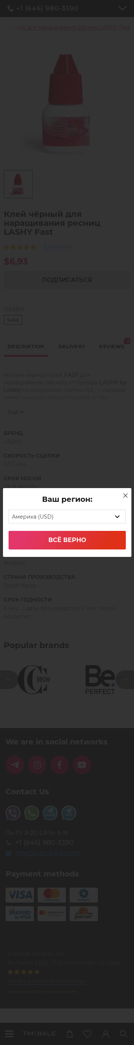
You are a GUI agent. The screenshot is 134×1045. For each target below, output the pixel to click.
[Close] (125, 495)
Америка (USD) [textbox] (33, 516)
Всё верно (67, 540)
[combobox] (67, 516)
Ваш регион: (67, 499)
